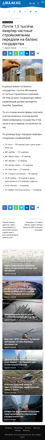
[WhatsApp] (15, 53)
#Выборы (26, 430)
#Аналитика (18, 428)
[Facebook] (9, 12)
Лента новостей (15, 18)
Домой (4, 18)
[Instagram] (14, 12)
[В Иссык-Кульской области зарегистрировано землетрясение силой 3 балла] (22, 382)
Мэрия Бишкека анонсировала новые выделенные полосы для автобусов (20, 268)
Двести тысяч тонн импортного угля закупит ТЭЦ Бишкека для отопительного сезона (20, 362)
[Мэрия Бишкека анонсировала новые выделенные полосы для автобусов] (22, 263)
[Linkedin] (26, 53)
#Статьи (28, 428)
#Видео (18, 430)
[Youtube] (36, 12)
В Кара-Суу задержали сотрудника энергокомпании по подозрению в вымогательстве (21, 414)
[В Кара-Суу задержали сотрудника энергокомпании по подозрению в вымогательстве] (22, 408)
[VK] (32, 53)
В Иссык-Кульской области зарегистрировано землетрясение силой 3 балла (21, 387)
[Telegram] (20, 12)
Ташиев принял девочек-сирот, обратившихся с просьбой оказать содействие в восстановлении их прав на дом (10, 230)
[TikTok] (25, 12)
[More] (38, 53)
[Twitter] (31, 12)
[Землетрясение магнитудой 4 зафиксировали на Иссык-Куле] (22, 311)
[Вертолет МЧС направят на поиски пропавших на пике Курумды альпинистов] (22, 336)
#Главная (8, 428)
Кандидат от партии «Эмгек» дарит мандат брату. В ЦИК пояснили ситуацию (33, 226)
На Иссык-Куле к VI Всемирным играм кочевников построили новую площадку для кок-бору (20, 291)
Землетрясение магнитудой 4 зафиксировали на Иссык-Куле (20, 315)
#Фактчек (36, 428)
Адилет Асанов (10, 48)
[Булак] (11, 3)
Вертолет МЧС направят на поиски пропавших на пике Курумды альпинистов (21, 341)
